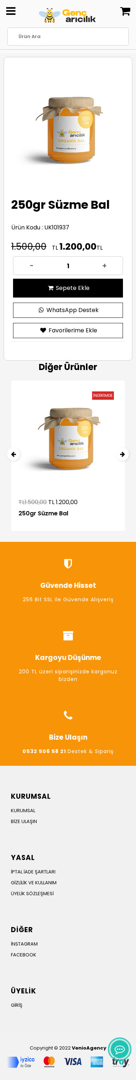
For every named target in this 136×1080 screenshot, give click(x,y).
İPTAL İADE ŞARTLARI (33, 871)
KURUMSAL (23, 810)
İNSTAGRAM (24, 943)
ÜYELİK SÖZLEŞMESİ (32, 893)
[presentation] (13, 454)
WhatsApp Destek (72, 310)
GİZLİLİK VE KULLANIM (34, 882)
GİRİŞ (16, 1005)
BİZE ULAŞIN (24, 821)
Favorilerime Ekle (72, 330)
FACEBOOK (23, 954)
